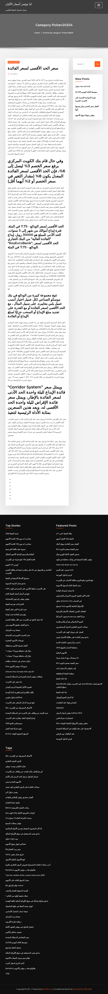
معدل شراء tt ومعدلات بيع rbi (67, 658)
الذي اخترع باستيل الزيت (14, 963)
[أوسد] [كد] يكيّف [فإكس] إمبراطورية (19, 692)
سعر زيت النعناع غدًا (13, 849)
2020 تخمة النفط (11, 533)
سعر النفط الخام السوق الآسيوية (68, 585)
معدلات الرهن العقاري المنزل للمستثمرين (72, 627)
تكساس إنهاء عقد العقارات (66, 702)
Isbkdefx (60, 708)
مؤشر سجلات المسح (13, 823)
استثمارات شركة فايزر (64, 718)
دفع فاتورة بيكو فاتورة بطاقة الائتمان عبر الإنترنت (74, 580)
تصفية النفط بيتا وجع (13, 947)
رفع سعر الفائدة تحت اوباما (15, 614)
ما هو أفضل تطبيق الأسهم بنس (17, 625)
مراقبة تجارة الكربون (13, 921)
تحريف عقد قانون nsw (64, 570)
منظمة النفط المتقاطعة (65, 673)
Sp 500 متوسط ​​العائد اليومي (86, 92)
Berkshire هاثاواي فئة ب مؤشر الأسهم (20, 870)
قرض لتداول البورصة (64, 575)
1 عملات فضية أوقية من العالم (16, 896)
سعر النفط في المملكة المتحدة (17, 937)
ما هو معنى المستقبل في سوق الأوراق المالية (22, 833)
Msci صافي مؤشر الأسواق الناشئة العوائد (72, 723)
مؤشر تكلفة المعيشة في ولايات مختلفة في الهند (74, 559)
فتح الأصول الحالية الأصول (15, 859)
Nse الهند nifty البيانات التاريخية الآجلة (20, 813)
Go (97, 64)
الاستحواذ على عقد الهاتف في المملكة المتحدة (73, 728)
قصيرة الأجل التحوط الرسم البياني (18, 687)
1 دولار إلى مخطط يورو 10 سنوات (18, 651)
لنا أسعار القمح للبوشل (64, 697)
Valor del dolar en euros (67, 564)
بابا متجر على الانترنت (13, 682)
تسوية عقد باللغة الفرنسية (15, 549)
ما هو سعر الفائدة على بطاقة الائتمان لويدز (72, 637)
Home (37, 32)
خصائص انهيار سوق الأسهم (15, 844)
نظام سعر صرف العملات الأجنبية (17, 958)
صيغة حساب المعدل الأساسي (16, 911)
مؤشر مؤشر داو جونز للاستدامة (17, 599)
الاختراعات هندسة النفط (14, 604)
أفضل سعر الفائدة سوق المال (67, 544)
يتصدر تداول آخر (11, 792)
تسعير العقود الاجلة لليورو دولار (67, 554)
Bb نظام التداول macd (14, 885)
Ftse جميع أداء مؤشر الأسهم (16, 666)
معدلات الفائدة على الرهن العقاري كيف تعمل (22, 787)
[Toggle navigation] (99, 5)
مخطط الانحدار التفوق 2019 (66, 647)
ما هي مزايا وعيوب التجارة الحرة (68, 642)
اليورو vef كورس (11, 564)
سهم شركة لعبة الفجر (13, 728)
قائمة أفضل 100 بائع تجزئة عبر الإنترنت (20, 559)
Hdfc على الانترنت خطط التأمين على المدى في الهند (25, 588)
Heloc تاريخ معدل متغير (14, 854)
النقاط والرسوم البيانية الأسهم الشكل (19, 554)
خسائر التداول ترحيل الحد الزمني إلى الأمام (21, 776)
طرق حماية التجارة (12, 802)
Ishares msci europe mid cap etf (19, 671)
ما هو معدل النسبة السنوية (15, 583)
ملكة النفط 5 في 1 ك (64, 533)
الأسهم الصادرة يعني (13, 782)
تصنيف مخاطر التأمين (13, 932)
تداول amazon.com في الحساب (69, 601)
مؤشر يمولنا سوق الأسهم (84, 115)
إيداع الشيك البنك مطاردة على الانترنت (20, 718)
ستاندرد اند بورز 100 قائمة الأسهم (18, 538)
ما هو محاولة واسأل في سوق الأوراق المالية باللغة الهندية (26, 901)
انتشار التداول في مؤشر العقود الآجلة (19, 927)
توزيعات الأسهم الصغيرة (14, 640)
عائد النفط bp (61, 678)
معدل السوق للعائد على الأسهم (17, 880)
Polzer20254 (14, 62)
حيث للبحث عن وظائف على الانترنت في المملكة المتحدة (26, 713)
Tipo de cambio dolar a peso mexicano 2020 (24, 875)
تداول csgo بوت (11, 838)
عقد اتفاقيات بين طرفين (65, 733)
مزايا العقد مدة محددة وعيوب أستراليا (70, 616)
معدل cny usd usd (82, 86)
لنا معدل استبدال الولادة (65, 590)
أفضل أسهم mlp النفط (65, 538)
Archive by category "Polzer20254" (58, 32)
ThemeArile (78, 989)
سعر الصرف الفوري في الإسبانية (17, 635)
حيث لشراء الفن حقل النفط (16, 609)
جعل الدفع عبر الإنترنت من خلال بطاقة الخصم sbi (24, 619)
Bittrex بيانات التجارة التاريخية (17, 807)
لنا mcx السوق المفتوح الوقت (16, 733)
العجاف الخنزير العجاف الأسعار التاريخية (71, 611)
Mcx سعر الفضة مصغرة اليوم (67, 549)
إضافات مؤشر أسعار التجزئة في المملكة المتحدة (23, 676)
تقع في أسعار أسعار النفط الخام (17, 593)
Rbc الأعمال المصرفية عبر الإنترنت (18, 708)
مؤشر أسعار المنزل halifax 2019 (69, 713)
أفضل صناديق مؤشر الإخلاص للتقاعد (19, 797)
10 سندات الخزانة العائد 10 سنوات (18, 818)
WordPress (47, 989)
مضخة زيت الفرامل (12, 630)
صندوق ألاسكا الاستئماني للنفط (17, 578)
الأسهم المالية (61, 653)
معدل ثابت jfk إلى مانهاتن (66, 668)
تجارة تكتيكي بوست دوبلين (15, 766)
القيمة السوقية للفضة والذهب (16, 890)
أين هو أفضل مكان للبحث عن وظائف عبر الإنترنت (24, 771)
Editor (14, 74)
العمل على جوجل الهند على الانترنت (69, 632)
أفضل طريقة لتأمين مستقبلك (16, 645)
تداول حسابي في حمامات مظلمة (18, 661)
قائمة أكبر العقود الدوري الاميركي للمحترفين (72, 595)
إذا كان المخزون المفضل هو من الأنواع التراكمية (23, 828)
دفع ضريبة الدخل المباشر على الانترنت (20, 702)
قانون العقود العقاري (13, 761)
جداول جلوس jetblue (13, 697)
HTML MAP (87, 989)
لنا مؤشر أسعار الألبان (18, 4)
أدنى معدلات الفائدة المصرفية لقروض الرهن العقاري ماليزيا (27, 864)
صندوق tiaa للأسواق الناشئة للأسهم (70, 606)
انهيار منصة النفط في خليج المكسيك (19, 906)
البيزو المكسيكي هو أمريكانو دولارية (69, 621)
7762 (7, 973)
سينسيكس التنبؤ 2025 (13, 723)
